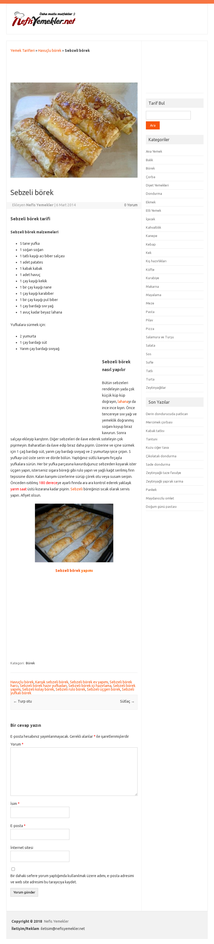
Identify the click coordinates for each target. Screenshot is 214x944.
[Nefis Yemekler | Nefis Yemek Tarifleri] (43, 25)
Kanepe (151, 235)
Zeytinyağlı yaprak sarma (164, 481)
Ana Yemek (154, 151)
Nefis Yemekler (56, 921)
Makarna (152, 286)
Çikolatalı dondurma (161, 456)
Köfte (150, 269)
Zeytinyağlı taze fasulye (163, 472)
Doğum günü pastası (161, 506)
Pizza (150, 328)
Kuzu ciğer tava (157, 447)
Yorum (16, 744)
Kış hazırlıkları (156, 261)
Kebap (151, 244)
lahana (123, 401)
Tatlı (149, 371)
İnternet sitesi (21, 848)
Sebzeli (76, 489)
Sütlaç (127, 701)
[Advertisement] (74, 69)
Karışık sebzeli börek (51, 682)
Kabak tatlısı (155, 431)
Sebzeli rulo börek (70, 689)
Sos (148, 354)
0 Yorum (131, 205)
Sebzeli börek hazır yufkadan (43, 686)
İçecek (150, 219)
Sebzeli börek (67, 570)
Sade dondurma (158, 464)
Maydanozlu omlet (160, 498)
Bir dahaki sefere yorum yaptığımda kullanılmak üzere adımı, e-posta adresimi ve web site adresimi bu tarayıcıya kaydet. (72, 879)
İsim (15, 804)
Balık (149, 160)
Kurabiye (152, 278)
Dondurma (154, 193)
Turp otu (22, 701)
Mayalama (153, 295)
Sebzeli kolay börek (38, 689)
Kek (148, 252)
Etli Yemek (153, 210)
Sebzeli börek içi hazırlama (89, 686)
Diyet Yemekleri (157, 185)
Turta (150, 379)
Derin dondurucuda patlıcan (167, 414)
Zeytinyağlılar (156, 387)
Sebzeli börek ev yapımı (89, 682)
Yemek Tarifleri (22, 50)
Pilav (149, 320)
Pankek (151, 489)
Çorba (150, 177)
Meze (150, 303)
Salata (150, 345)
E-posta (18, 826)
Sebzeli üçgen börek (103, 689)
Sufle (149, 362)
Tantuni (151, 439)
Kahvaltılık (153, 227)
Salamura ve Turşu (160, 337)
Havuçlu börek (49, 50)
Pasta (150, 312)
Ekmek (151, 202)
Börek (30, 663)
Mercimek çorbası (159, 422)
